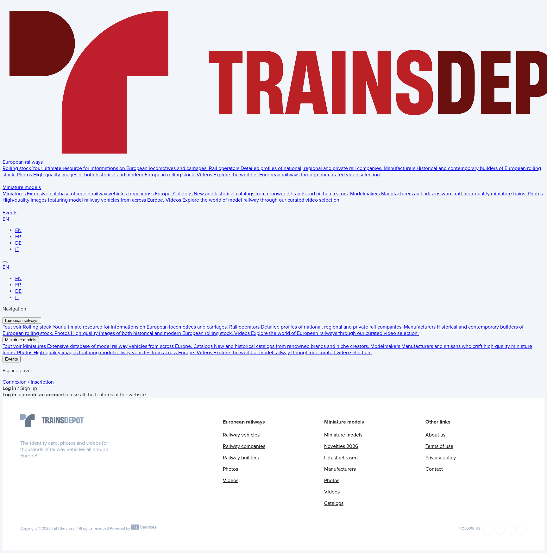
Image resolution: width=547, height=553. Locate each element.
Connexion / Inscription (28, 382)
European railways (23, 162)
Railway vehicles (241, 435)
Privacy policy (440, 458)
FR (18, 237)
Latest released (341, 458)
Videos (230, 480)
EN (6, 219)
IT (17, 249)
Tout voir (13, 327)
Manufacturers (340, 469)
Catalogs (333, 503)
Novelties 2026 (341, 446)
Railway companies (244, 446)
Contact (434, 469)
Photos (230, 469)
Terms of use (439, 446)
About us (435, 435)
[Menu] (5, 262)
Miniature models (22, 187)
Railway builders (241, 458)
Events (10, 213)
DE (18, 243)
